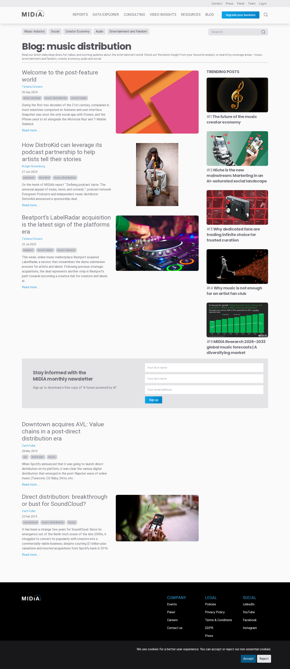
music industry (66, 250)
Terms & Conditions (218, 620)
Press (229, 3)
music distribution (56, 98)
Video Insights (163, 14)
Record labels (45, 250)
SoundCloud (30, 522)
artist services (31, 98)
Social (55, 31)
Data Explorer (106, 14)
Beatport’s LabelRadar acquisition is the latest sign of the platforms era (66, 224)
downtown (38, 457)
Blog (209, 14)
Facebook (250, 620)
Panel (240, 3)
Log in (263, 3)
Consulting (134, 14)
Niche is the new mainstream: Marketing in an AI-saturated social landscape (237, 175)
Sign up (153, 399)
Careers (172, 620)
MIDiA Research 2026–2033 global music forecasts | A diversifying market (236, 347)
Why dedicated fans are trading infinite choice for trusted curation (233, 234)
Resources (191, 14)
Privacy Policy (215, 612)
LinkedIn (248, 604)
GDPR (209, 628)
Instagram (250, 628)
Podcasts (29, 177)
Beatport (28, 250)
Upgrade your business (240, 15)
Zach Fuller (29, 445)
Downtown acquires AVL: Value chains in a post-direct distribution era (63, 431)
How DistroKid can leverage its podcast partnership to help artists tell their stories (62, 152)
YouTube (249, 612)
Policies (210, 604)
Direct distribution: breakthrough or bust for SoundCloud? (65, 500)
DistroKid (44, 177)
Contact (217, 3)
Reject (264, 659)
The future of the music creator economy (232, 119)
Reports (80, 14)
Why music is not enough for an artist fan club (234, 290)
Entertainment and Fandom (128, 31)
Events (172, 604)
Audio (99, 31)
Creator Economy (77, 31)
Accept (248, 659)
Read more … (31, 130)
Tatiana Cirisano (32, 86)
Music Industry (34, 31)
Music (52, 457)
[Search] (265, 18)
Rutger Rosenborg (33, 166)
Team (251, 3)
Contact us (174, 628)
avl (25, 457)
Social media (78, 98)
